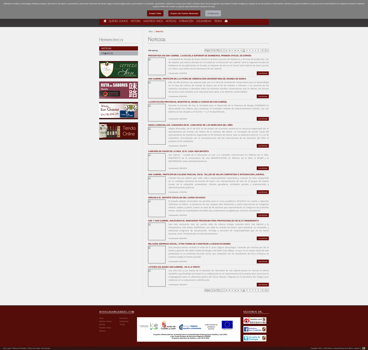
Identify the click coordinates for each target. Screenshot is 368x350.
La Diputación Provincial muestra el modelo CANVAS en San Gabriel (187, 102)
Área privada (45, 348)
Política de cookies (34, 348)
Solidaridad (203, 21)
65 (226, 50)
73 (249, 50)
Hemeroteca (159, 31)
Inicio (151, 31)
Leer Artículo (262, 73)
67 (232, 50)
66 (229, 50)
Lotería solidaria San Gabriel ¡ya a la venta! (174, 267)
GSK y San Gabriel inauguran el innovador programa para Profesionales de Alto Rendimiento (203, 221)
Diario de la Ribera (347, 348)
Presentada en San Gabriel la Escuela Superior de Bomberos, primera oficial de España (199, 55)
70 (241, 50)
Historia (136, 21)
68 (235, 50)
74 (252, 50)
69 (238, 50)
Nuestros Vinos (153, 21)
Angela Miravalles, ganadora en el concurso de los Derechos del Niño (190, 125)
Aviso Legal (7, 348)
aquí (213, 6)
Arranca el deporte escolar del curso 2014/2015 (176, 197)
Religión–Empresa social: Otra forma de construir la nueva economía (189, 244)
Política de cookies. (168, 6)
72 (247, 50)
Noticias (171, 21)
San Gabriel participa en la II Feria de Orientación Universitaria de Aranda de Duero (197, 79)
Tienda (218, 21)
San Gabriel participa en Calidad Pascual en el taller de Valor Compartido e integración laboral (206, 174)
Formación (186, 21)
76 (258, 50)
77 (261, 50)
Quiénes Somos (118, 21)
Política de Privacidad (19, 348)
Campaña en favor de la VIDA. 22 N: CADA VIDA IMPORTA (178, 151)
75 (255, 50)
